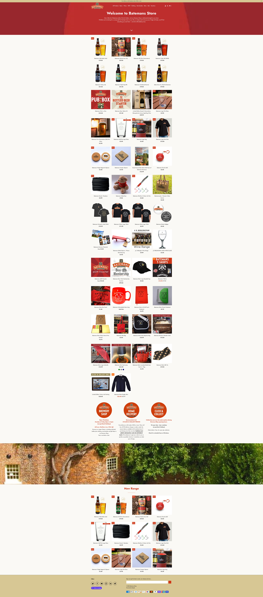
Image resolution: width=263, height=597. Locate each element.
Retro (145, 6)
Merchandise (140, 6)
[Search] (168, 6)
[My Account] (165, 6)
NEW (129, 6)
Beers (121, 6)
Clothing (133, 6)
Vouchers (153, 6)
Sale (149, 6)
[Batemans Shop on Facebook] (98, 583)
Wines (125, 6)
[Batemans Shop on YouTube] (102, 583)
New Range (131, 488)
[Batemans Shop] (97, 5)
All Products (116, 6)
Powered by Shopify (130, 588)
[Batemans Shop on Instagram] (106, 583)
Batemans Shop (133, 586)
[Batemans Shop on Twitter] (93, 583)
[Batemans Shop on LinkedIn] (111, 583)
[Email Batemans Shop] (115, 583)
